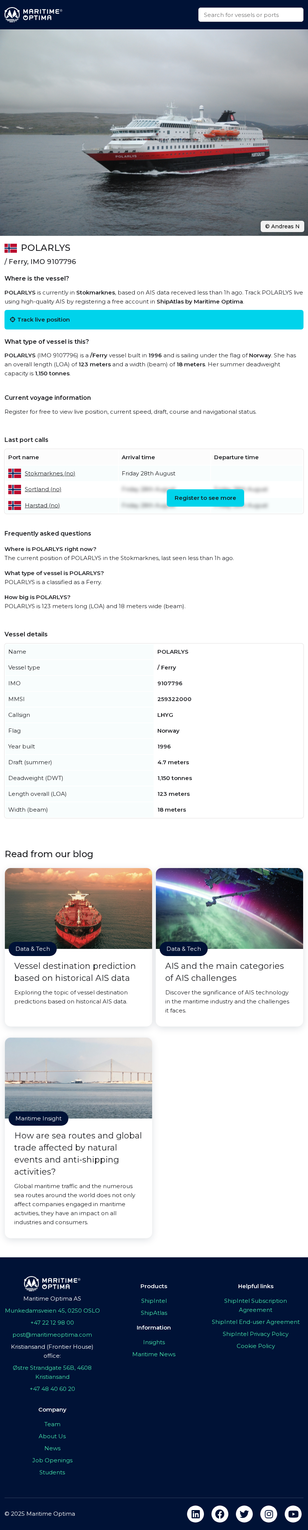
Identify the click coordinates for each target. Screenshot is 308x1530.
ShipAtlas (154, 1312)
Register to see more (205, 497)
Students (52, 1472)
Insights (154, 1342)
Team (52, 1424)
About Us (52, 1436)
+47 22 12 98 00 (52, 1322)
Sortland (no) (43, 489)
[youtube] (293, 1514)
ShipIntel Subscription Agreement (255, 1305)
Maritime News (153, 1354)
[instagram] (268, 1514)
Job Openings (52, 1460)
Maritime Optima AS (52, 1298)
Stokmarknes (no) (50, 473)
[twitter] (244, 1514)
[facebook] (219, 1514)
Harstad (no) (42, 505)
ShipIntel (154, 1300)
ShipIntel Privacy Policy (255, 1333)
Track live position (43, 319)
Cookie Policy (256, 1345)
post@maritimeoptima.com (52, 1334)
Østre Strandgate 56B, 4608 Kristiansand (52, 1372)
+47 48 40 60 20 (52, 1388)
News (52, 1448)
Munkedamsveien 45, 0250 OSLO (52, 1310)
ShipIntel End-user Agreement (256, 1321)
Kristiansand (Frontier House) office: (52, 1351)
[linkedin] (195, 1514)
